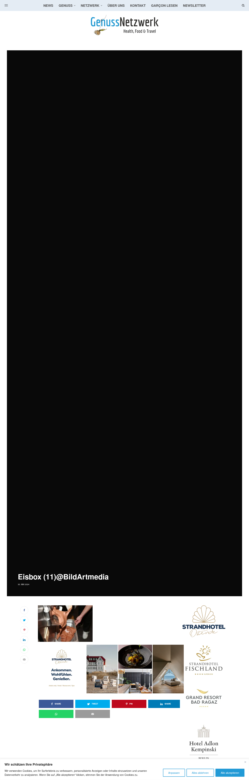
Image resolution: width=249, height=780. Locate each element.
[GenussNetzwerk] (124, 25)
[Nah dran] (245, 762)
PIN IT (113, 623)
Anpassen (174, 773)
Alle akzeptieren (230, 773)
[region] (124, 769)
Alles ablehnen (200, 773)
